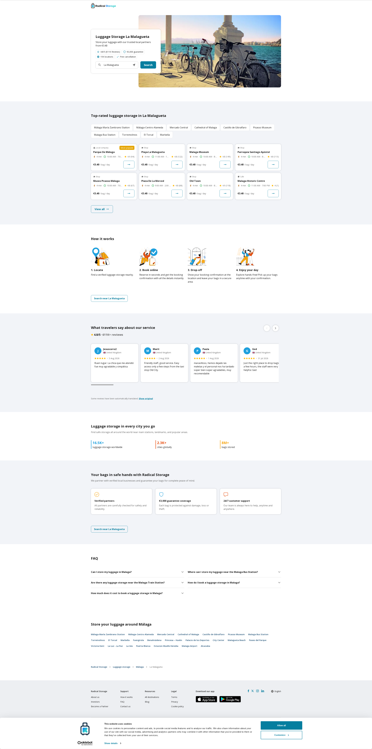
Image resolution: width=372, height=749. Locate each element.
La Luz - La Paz (115, 646)
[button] (134, 65)
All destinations (152, 697)
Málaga (140, 667)
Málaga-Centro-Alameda (141, 634)
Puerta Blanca (143, 646)
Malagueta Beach (237, 640)
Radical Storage (99, 667)
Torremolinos (98, 640)
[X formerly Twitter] (252, 691)
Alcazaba (205, 646)
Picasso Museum (236, 634)
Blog (147, 701)
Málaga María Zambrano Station (108, 634)
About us (95, 697)
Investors (95, 701)
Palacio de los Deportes (197, 640)
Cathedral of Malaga (188, 634)
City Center (218, 640)
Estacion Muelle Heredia (166, 646)
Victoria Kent (97, 646)
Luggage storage (121, 667)
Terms (174, 697)
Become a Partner (99, 706)
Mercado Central (165, 634)
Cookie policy (177, 706)
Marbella (125, 640)
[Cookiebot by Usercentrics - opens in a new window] (85, 743)
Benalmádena (154, 640)
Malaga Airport (189, 646)
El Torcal (112, 640)
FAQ (122, 701)
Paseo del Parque (257, 640)
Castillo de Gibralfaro (214, 634)
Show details (111, 743)
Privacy (174, 701)
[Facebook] (248, 691)
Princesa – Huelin (173, 640)
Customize (279, 735)
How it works (126, 697)
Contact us (125, 706)
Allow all (281, 725)
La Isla (129, 646)
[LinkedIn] (262, 691)
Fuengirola (138, 640)
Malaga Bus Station (258, 634)
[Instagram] (257, 691)
